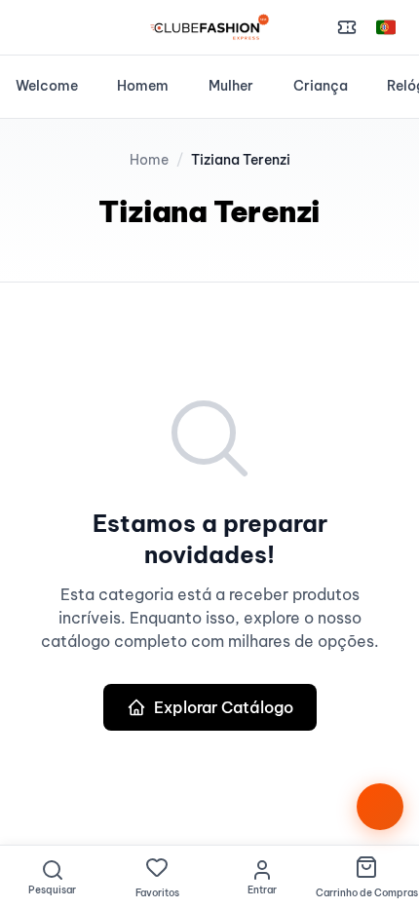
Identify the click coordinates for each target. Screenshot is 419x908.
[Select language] (385, 27)
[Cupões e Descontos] (346, 27)
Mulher (231, 86)
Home (149, 160)
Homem (143, 86)
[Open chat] (380, 806)
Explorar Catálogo (223, 707)
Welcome (47, 86)
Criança (320, 86)
